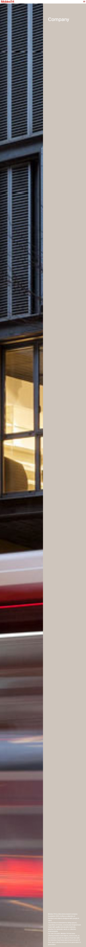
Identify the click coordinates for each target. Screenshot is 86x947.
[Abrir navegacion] (84, 1)
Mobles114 (7, 2)
